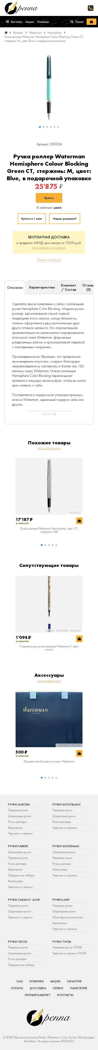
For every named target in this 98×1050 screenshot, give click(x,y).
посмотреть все (49, 448)
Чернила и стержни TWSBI (69, 953)
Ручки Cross (17, 941)
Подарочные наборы (21, 875)
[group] (49, 88)
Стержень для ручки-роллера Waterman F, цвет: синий (49, 648)
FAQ (20, 981)
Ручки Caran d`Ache (24, 900)
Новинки (36, 981)
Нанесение (78, 988)
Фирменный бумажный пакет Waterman (49, 761)
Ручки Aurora (19, 804)
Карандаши (15, 828)
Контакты (65, 995)
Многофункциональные (67, 917)
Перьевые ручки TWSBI (67, 947)
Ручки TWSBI (61, 941)
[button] (40, 127)
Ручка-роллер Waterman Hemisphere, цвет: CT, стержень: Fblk (49, 530)
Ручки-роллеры (17, 822)
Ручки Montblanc (66, 804)
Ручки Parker (18, 846)
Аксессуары (15, 881)
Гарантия (74, 981)
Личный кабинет (38, 995)
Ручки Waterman (65, 846)
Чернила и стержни (20, 833)
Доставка (38, 988)
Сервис (58, 988)
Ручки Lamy (61, 900)
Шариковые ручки (19, 816)
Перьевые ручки (18, 810)
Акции (55, 981)
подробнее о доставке (49, 247)
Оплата (17, 988)
